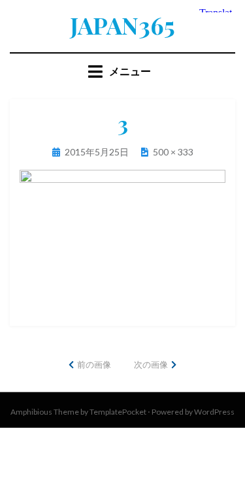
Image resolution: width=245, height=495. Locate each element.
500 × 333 (173, 151)
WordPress (214, 412)
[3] (122, 237)
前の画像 (94, 364)
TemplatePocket (118, 412)
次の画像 (151, 364)
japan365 (122, 24)
